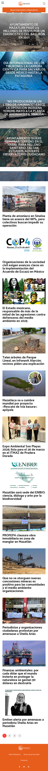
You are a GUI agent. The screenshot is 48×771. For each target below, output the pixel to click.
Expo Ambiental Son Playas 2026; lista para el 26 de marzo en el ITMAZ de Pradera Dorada (23, 451)
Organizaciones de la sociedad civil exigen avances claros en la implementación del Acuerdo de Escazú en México (23, 266)
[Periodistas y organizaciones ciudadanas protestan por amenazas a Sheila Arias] (24, 611)
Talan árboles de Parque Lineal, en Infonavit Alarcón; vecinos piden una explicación (23, 361)
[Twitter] (28, 767)
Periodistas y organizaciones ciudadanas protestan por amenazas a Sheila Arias (22, 631)
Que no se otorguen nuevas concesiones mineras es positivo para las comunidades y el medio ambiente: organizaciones (23, 585)
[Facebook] (19, 767)
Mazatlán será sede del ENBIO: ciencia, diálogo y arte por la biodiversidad (23, 496)
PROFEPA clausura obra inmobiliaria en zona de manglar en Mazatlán (19, 538)
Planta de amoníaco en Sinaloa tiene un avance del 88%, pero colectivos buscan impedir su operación (23, 220)
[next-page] (20, 736)
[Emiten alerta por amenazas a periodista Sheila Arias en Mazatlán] (24, 703)
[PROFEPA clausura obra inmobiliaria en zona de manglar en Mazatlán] (24, 518)
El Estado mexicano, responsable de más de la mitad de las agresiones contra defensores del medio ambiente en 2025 (23, 315)
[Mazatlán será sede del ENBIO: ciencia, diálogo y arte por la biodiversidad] (24, 475)
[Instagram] (24, 767)
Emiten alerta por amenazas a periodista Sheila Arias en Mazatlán (23, 723)
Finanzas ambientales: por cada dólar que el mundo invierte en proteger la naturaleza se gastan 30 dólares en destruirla (20, 677)
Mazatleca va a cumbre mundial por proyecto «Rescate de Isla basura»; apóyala (19, 405)
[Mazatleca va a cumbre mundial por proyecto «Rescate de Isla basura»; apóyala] (24, 383)
